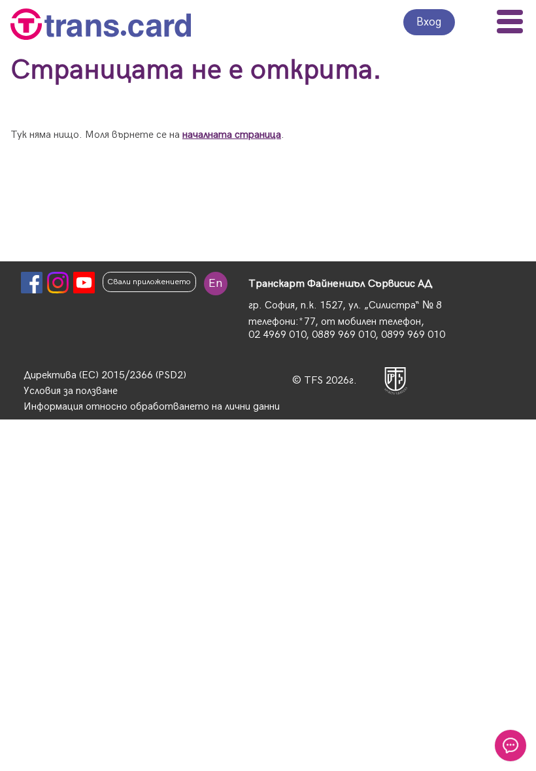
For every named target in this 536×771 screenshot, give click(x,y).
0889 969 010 (343, 335)
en (215, 283)
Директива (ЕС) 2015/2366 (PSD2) (105, 375)
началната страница (231, 135)
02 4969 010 (277, 335)
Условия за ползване (71, 391)
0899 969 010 (413, 335)
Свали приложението (149, 281)
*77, (308, 322)
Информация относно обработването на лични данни (152, 407)
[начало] (100, 26)
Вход (429, 22)
